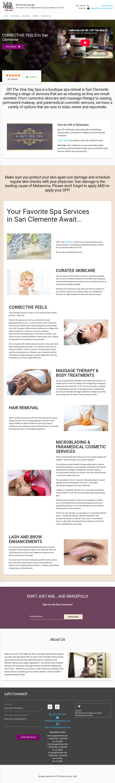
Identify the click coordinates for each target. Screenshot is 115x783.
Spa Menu (26, 16)
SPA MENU (69, 242)
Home (6, 16)
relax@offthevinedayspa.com (102, 8)
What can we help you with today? (16, 715)
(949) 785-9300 (107, 6)
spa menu (13, 46)
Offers (35, 16)
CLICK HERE (63, 140)
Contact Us (46, 16)
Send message (28, 737)
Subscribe (73, 617)
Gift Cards (15, 16)
